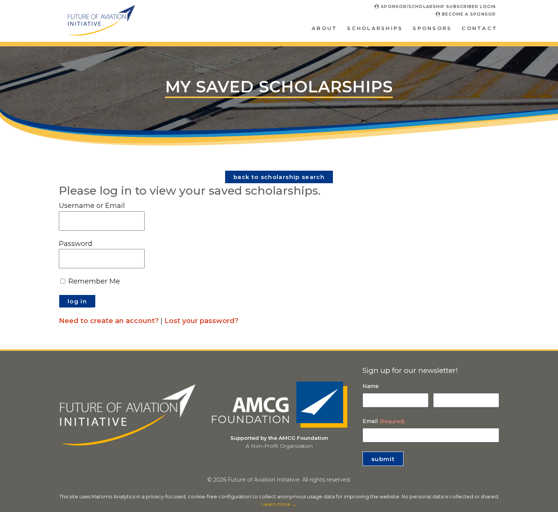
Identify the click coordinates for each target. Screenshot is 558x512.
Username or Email (92, 205)
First (368, 414)
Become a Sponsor (468, 14)
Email (384, 421)
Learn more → (279, 504)
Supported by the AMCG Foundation (279, 438)
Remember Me (93, 281)
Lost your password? (201, 321)
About (324, 28)
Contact (479, 28)
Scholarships (375, 28)
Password (75, 243)
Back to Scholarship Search (279, 177)
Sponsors (432, 28)
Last (438, 414)
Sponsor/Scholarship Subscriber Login (437, 6)
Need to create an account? (109, 321)
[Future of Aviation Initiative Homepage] (101, 33)
